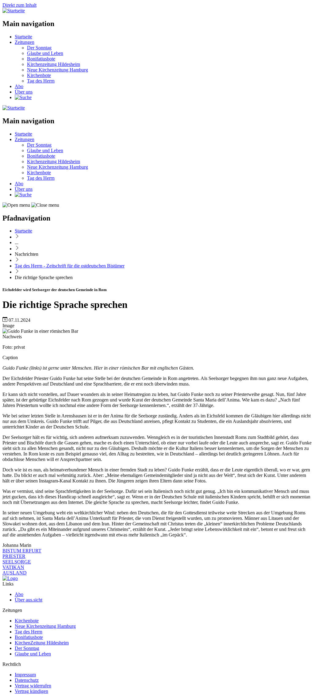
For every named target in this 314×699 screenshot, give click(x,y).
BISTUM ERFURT (21, 550)
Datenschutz (27, 680)
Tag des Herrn (41, 80)
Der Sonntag (39, 47)
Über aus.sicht (28, 599)
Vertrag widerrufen (33, 685)
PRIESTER (13, 556)
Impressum (25, 674)
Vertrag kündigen (31, 691)
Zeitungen (24, 42)
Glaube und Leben (45, 53)
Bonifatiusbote (41, 58)
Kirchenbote (39, 75)
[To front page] (10, 578)
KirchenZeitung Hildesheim (42, 642)
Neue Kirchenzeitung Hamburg (57, 69)
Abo (19, 86)
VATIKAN (13, 567)
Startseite (23, 36)
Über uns (24, 91)
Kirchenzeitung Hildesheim (53, 64)
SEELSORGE (16, 561)
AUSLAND (14, 572)
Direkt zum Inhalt (19, 5)
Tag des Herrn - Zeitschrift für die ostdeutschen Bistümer (69, 265)
